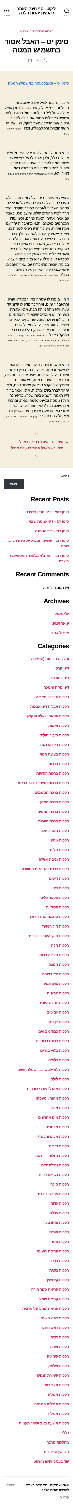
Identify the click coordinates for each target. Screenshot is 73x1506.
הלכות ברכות (58, 764)
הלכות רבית (59, 1337)
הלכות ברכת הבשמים (52, 793)
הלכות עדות (59, 1203)
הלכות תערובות (57, 1385)
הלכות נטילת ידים (55, 1165)
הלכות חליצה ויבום (54, 955)
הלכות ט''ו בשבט (55, 974)
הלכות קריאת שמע (54, 1299)
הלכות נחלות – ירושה (52, 1156)
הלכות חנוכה (59, 965)
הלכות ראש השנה (55, 1318)
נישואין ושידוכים (56, 1452)
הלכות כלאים (58, 1060)
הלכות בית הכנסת (54, 745)
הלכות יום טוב (58, 1012)
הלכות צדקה (59, 1261)
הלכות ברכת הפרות (53, 821)
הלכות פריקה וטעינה (53, 1251)
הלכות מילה (59, 1108)
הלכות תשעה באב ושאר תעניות (44, 1423)
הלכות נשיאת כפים (54, 1175)
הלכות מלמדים (57, 1127)
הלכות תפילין (58, 1414)
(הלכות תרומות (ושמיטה (50, 659)
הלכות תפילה (58, 1395)
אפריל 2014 (59, 633)
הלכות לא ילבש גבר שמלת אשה (43, 1070)
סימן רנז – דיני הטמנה (52, 531)
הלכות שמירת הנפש (53, 1375)
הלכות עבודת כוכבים (52, 1194)
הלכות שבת (59, 1347)
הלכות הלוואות (57, 907)
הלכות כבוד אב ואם (53, 1031)
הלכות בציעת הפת (54, 754)
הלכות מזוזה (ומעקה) (52, 1098)
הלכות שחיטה (58, 1356)
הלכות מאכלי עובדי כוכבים (48, 1089)
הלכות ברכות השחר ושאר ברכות (43, 783)
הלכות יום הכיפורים (54, 1003)
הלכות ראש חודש (55, 1328)
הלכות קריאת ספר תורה (50, 1289)
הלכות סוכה (59, 1184)
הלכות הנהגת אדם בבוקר (49, 917)
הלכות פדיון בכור (56, 1223)
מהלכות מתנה (57, 1442)
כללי (65, 1433)
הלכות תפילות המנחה (51, 1404)
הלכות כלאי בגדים (54, 1051)
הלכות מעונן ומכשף (53, 1137)
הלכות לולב (60, 1079)
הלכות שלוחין (58, 1366)
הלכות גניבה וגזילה (54, 859)
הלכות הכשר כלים (54, 898)
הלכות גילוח (59, 850)
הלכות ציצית (59, 1270)
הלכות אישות (58, 726)
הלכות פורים (59, 1232)
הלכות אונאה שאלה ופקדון (48, 716)
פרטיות (64, 1497)
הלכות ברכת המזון (54, 802)
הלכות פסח (59, 1242)
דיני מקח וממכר (56, 687)
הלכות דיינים (59, 879)
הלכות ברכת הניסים (53, 812)
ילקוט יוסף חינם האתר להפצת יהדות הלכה (36, 11)
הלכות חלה (60, 945)
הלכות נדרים (59, 1146)
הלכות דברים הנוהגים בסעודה (45, 869)
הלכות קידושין (58, 1280)
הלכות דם (61, 888)
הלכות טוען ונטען (56, 984)
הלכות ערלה (59, 1213)
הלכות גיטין (60, 840)
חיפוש (65, 476)
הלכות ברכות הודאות (52, 773)
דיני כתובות (60, 678)
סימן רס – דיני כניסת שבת (49, 521)
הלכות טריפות (58, 993)
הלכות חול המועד (55, 926)
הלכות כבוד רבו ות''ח (52, 1041)
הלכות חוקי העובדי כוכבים (48, 936)
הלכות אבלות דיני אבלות (36, 31)
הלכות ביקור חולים (54, 735)
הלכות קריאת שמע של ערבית (45, 1309)
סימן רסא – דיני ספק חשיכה (47, 512)
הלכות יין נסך (58, 1022)
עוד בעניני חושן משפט (51, 1461)
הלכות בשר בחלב (55, 831)
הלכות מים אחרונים (53, 1117)
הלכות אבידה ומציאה (52, 697)
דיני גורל (62, 668)
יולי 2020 (62, 614)
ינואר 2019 (60, 623)
